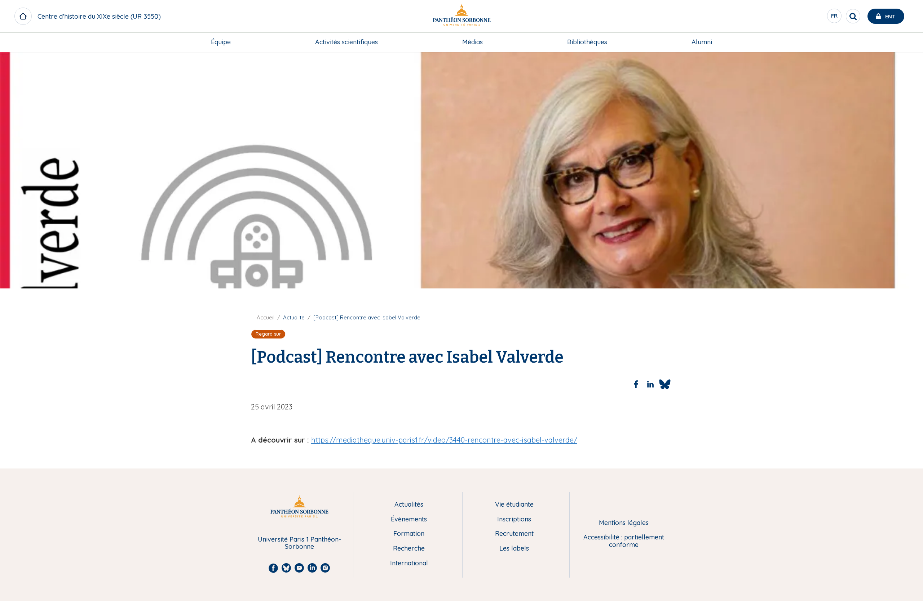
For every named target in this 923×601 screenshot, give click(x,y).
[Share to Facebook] (636, 384)
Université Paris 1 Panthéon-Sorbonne (299, 543)
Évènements (409, 519)
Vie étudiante (514, 504)
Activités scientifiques (346, 42)
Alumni (702, 42)
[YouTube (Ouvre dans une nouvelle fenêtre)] (908, 97)
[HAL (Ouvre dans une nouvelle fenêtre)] (907, 112)
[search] (853, 16)
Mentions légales (624, 523)
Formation (408, 534)
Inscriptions (514, 519)
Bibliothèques (587, 42)
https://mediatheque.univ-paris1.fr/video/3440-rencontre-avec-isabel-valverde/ (444, 439)
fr (834, 17)
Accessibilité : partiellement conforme (623, 541)
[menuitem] (221, 42)
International (409, 563)
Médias (472, 42)
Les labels (514, 548)
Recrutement (514, 534)
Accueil (265, 317)
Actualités (408, 504)
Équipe (221, 42)
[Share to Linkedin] (650, 384)
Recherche (409, 548)
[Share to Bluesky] (665, 384)
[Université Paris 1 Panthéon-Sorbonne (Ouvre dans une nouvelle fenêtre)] (461, 16)
